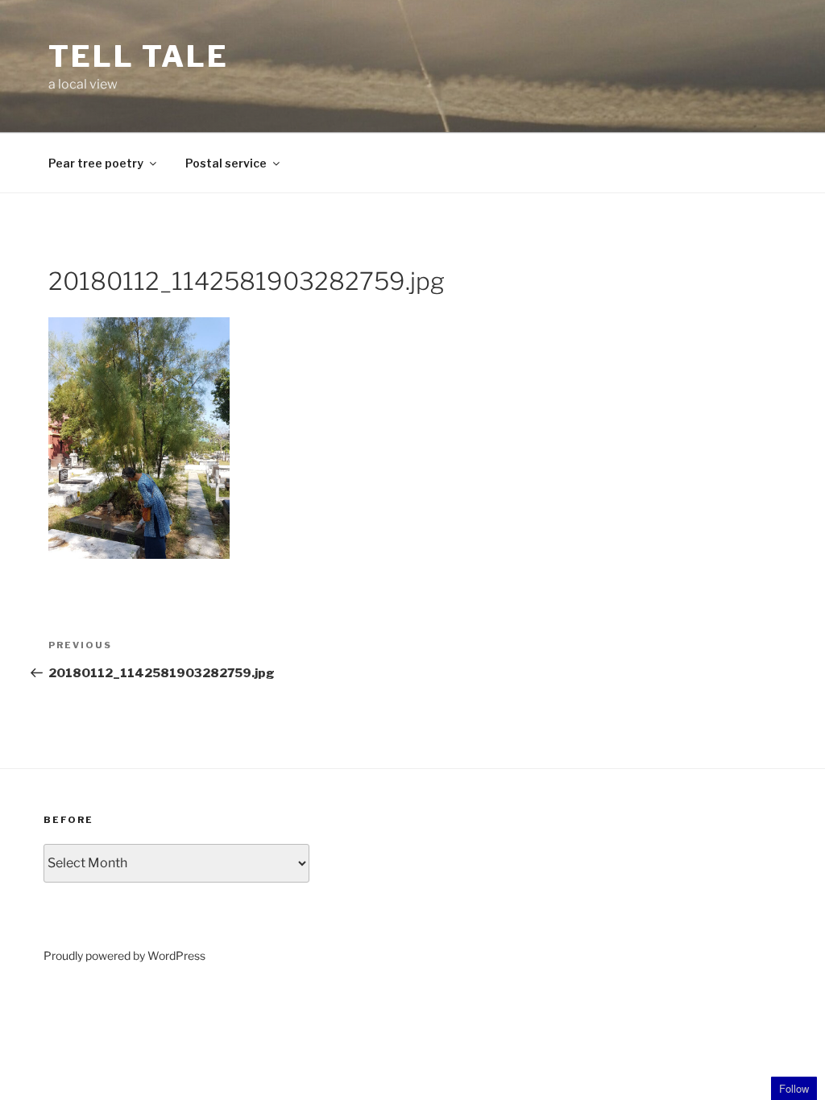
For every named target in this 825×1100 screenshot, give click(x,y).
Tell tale (138, 56)
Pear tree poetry (95, 163)
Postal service (226, 163)
